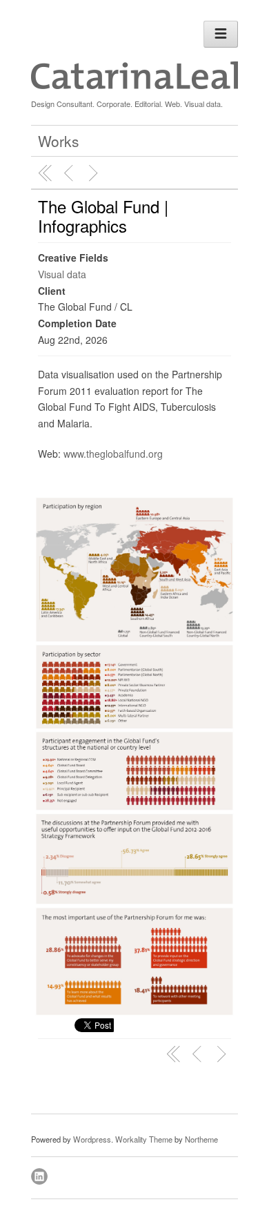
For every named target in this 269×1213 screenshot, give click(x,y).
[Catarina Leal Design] (134, 86)
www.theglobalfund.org (113, 453)
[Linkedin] (40, 1174)
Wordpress (92, 1139)
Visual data (62, 274)
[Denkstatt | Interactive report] (95, 173)
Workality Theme (143, 1139)
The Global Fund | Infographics (103, 215)
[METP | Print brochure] (70, 173)
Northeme (201, 1139)
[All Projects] (45, 173)
